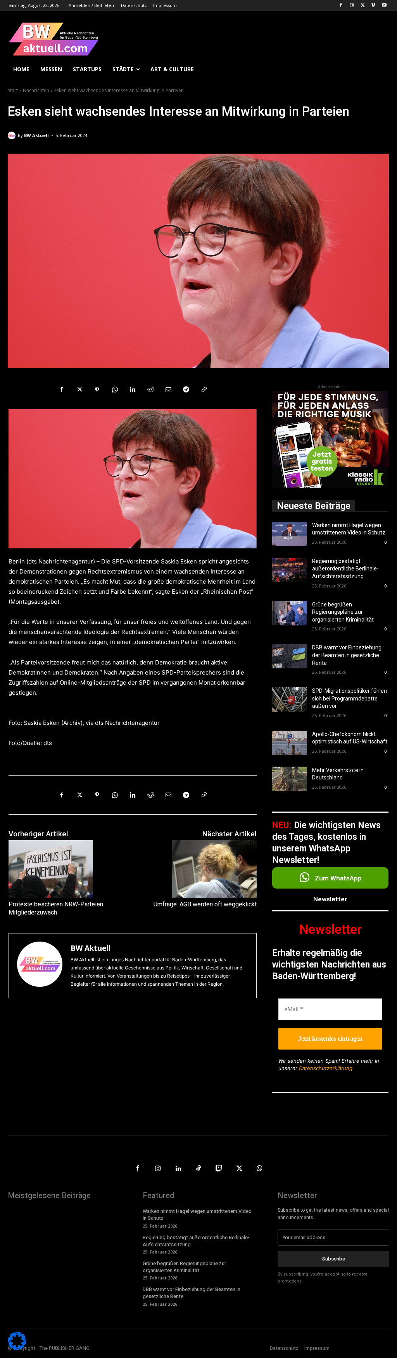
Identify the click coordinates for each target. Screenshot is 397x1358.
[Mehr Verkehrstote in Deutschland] (289, 779)
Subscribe (333, 1258)
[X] (362, 5)
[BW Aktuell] (13, 135)
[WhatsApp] (115, 389)
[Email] (168, 389)
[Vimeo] (373, 5)
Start (13, 90)
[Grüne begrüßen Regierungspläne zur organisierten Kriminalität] (289, 613)
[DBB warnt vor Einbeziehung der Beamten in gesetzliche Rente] (289, 656)
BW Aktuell (36, 135)
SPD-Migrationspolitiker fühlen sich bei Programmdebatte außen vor (349, 698)
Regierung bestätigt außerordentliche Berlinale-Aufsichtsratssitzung (345, 568)
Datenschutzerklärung (325, 1068)
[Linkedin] (132, 389)
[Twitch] (219, 1169)
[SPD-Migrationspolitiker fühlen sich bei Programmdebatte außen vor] (289, 699)
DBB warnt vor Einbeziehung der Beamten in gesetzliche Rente (346, 655)
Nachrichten (36, 90)
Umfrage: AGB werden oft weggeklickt (205, 904)
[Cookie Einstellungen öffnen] (17, 1348)
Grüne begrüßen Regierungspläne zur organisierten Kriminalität (343, 612)
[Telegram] (186, 389)
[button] (380, 69)
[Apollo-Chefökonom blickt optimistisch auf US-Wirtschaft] (289, 743)
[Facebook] (341, 5)
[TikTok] (198, 1169)
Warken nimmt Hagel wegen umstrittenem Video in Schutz (197, 1214)
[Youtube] (384, 5)
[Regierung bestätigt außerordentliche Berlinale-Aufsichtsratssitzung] (289, 570)
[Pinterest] (97, 389)
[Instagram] (351, 5)
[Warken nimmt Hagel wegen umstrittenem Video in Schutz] (289, 534)
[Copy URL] (204, 389)
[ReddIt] (150, 389)
